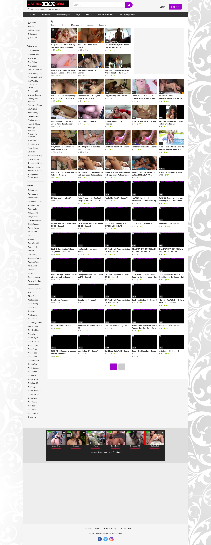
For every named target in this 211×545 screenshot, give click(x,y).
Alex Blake (32, 410)
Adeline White (33, 262)
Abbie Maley (32, 209)
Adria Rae (32, 273)
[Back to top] (203, 537)
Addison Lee (32, 251)
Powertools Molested (32, 135)
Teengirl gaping (34, 167)
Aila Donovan (33, 315)
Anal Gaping (32, 66)
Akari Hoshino (33, 330)
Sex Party (31, 152)
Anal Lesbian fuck (35, 70)
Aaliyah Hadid (33, 190)
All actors (32, 417)
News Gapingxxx (63, 14)
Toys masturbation (35, 171)
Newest (33, 23)
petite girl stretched (31, 129)
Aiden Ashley (33, 304)
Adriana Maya (33, 285)
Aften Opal (32, 296)
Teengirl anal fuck (35, 163)
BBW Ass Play (33, 81)
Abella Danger (33, 224)
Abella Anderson (34, 220)
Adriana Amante (34, 277)
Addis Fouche (33, 247)
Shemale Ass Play (35, 156)
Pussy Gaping (33, 148)
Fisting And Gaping (35, 105)
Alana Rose (32, 357)
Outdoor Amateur (35, 120)
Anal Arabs (32, 58)
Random (33, 38)
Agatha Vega (33, 300)
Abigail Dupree (33, 228)
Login (162, 6)
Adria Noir (32, 270)
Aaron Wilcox (33, 198)
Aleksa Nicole (33, 379)
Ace (29, 236)
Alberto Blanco (33, 360)
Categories (45, 14)
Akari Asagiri (33, 326)
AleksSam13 (33, 383)
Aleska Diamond (34, 391)
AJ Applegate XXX (35, 323)
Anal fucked (32, 62)
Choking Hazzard (34, 95)
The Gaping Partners (128, 14)
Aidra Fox (31, 311)
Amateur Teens (34, 55)
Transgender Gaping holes (33, 176)
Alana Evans (32, 349)
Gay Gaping (32, 109)
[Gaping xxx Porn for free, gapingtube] (48, 4)
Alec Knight (32, 372)
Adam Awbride (34, 243)
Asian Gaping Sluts (35, 73)
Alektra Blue (32, 387)
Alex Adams (32, 402)
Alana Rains (32, 353)
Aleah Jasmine (34, 368)
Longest (33, 34)
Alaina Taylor (33, 338)
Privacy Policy (110, 528)
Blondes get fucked (32, 86)
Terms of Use (125, 528)
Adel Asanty (32, 254)
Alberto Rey (32, 364)
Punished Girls (33, 144)
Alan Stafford (33, 342)
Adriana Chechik (34, 281)
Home (32, 14)
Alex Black (32, 406)
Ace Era (31, 239)
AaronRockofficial (35, 201)
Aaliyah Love (33, 194)
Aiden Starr (32, 307)
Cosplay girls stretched (33, 100)
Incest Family (33, 113)
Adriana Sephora (34, 289)
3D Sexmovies (33, 51)
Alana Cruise (33, 345)
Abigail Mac (32, 232)
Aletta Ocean (33, 398)
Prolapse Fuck (33, 140)
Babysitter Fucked (35, 77)
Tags (78, 14)
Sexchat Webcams (105, 14)
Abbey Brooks (33, 205)
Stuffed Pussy (33, 159)
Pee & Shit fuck (34, 124)
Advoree (31, 292)
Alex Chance (33, 413)
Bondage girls (33, 91)
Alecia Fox (32, 376)
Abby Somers (33, 217)
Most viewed (35, 30)
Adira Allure (32, 266)
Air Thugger (32, 319)
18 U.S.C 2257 (86, 528)
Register (175, 6)
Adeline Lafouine (34, 258)
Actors (89, 14)
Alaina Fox (32, 334)
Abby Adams (33, 213)
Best (32, 26)
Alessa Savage (33, 394)
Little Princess (33, 116)
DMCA (97, 528)
